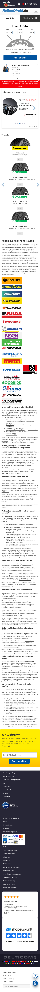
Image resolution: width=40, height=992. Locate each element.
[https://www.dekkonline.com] (14, 961)
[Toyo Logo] (12, 369)
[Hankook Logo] (12, 307)
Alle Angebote (33, 126)
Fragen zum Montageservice (17, 677)
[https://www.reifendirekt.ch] (7, 961)
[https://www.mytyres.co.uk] (21, 961)
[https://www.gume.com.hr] (22, 963)
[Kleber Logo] (12, 377)
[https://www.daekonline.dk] (16, 961)
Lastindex (4, 505)
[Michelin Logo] (12, 328)
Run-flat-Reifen (10, 431)
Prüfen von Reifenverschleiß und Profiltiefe (20, 570)
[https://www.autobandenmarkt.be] (30, 961)
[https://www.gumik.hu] (10, 963)
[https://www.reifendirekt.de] (2, 961)
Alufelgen (23, 442)
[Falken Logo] (12, 294)
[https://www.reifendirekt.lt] (27, 963)
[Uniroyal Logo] (30, 369)
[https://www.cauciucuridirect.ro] (15, 963)
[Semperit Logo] (12, 354)
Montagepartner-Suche (8, 666)
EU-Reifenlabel (23, 550)
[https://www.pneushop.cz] (35, 961)
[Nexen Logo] (12, 335)
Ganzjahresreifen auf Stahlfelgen (20, 653)
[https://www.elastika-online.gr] (17, 963)
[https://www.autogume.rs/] (31, 963)
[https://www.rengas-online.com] (32, 961)
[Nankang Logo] (12, 348)
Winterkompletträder (21, 638)
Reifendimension (33, 504)
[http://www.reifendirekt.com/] (33, 963)
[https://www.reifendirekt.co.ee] (24, 963)
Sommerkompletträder (8, 638)
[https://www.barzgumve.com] (20, 963)
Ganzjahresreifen (33, 252)
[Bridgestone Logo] (12, 401)
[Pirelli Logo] (12, 361)
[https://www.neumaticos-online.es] (23, 961)
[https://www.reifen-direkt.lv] (29, 963)
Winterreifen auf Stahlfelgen (11, 647)
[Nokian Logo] (12, 342)
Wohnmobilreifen (33, 430)
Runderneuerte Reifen (11, 435)
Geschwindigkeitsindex (13, 505)
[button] (35, 975)
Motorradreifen (10, 425)
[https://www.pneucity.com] (6, 963)
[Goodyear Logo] (12, 287)
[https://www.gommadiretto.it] (12, 961)
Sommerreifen (15, 252)
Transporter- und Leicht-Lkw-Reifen (15, 430)
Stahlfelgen (15, 442)
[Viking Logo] (12, 389)
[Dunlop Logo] (12, 301)
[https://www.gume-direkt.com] (28, 961)
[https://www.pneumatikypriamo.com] (37, 961)
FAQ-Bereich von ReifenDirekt (28, 721)
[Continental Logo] (12, 280)
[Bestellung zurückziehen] (23, 4)
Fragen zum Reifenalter (25, 580)
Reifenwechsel (31, 582)
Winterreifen (22, 252)
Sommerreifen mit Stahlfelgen (17, 642)
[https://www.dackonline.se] (9, 961)
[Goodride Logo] (12, 383)
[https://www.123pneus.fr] (5, 961)
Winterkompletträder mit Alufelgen (27, 645)
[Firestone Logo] (12, 321)
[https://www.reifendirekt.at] (25, 961)
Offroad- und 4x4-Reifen (8, 607)
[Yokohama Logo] (12, 395)
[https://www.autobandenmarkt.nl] (18, 961)
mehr (5, 914)
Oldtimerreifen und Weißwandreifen (15, 428)
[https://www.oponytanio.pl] (13, 963)
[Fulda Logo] (12, 314)
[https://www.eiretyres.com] (8, 963)
